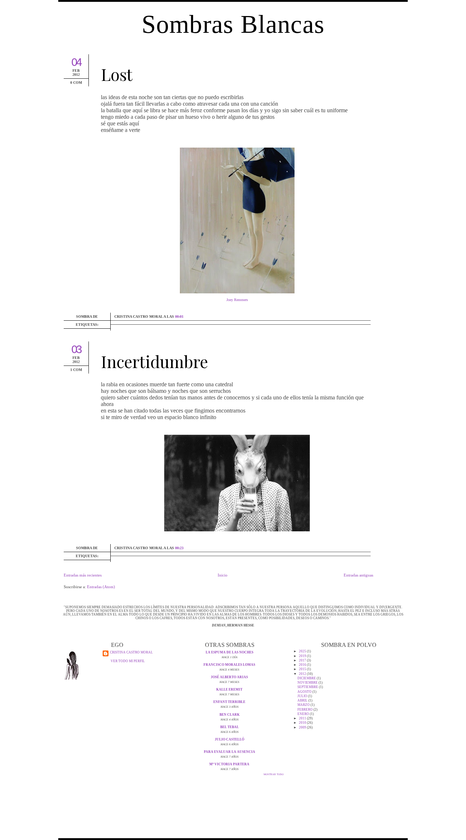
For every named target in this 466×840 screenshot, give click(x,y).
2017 (303, 660)
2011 (303, 718)
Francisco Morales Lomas (229, 665)
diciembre (307, 678)
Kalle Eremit (229, 689)
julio (302, 696)
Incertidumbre (154, 361)
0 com (76, 83)
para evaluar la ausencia (229, 752)
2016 (303, 665)
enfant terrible (229, 702)
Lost (117, 74)
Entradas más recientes (83, 575)
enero (303, 714)
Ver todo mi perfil (128, 661)
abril (302, 700)
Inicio (223, 575)
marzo (304, 705)
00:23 (179, 548)
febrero (305, 709)
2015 (303, 669)
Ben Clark (230, 714)
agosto (304, 692)
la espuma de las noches (229, 652)
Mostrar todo (274, 774)
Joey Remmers (237, 300)
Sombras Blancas (233, 24)
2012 (303, 674)
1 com (76, 370)
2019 (303, 656)
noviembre (308, 682)
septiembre (308, 687)
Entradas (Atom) (101, 587)
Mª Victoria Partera (229, 764)
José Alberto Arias (229, 677)
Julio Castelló (229, 739)
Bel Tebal (229, 727)
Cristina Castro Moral (131, 652)
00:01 (179, 316)
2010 (303, 722)
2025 (303, 651)
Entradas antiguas (358, 575)
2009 (303, 727)
